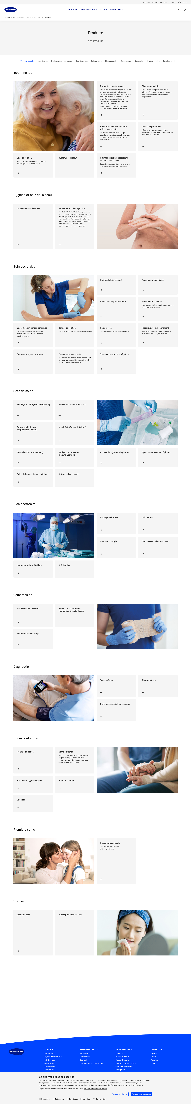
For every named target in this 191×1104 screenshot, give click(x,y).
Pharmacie (119, 1053)
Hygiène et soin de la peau (61, 61)
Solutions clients (113, 10)
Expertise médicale (91, 10)
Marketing (86, 1099)
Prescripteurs (120, 1070)
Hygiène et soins (153, 61)
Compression (126, 61)
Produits (72, 10)
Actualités (163, 2)
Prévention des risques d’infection (91, 1063)
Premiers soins (169, 61)
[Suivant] (175, 61)
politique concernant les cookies (95, 1089)
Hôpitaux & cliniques (123, 1057)
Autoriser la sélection (119, 1094)
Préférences (59, 1099)
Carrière (155, 2)
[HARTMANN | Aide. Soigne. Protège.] (10, 10)
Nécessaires (45, 1099)
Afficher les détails (99, 1099)
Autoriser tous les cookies (141, 1094)
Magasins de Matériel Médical (126, 1063)
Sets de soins (96, 61)
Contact (173, 2)
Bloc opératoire (111, 61)
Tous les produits (27, 61)
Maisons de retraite (122, 1060)
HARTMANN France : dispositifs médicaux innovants (22, 18)
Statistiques (73, 1099)
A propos (146, 2)
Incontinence (43, 61)
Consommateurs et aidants (125, 1066)
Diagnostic (139, 61)
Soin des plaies (82, 61)
